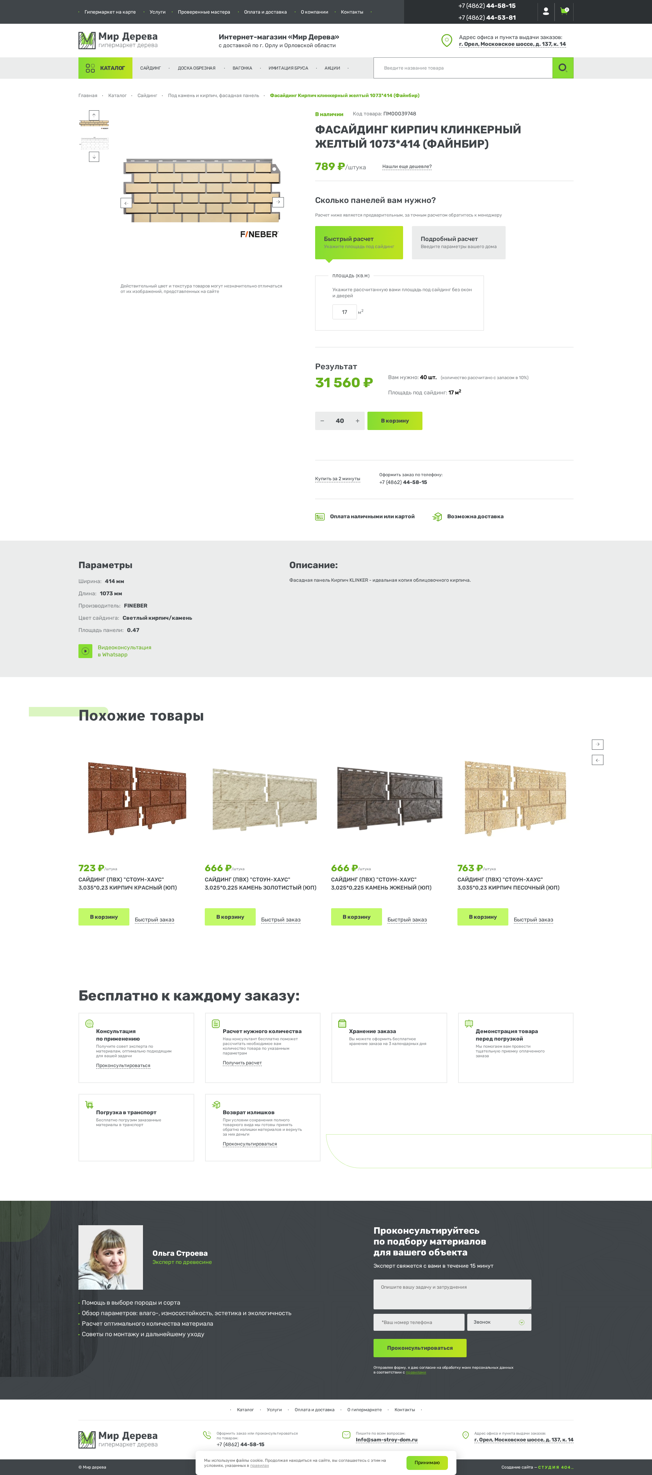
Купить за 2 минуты (337, 479)
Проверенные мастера (204, 12)
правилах (259, 1465)
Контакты (352, 12)
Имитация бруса (288, 68)
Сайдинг (150, 68)
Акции (332, 68)
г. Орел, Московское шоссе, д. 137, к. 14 (512, 44)
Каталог (112, 68)
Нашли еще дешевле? (407, 166)
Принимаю (427, 1462)
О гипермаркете (364, 1409)
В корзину (104, 917)
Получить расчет (242, 1063)
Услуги (158, 12)
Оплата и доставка (265, 12)
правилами (416, 1372)
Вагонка (242, 68)
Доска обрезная (197, 68)
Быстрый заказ (154, 919)
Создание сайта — (520, 1467)
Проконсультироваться (123, 1065)
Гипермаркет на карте (110, 12)
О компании (314, 12)
